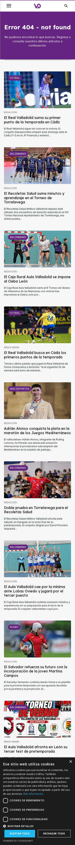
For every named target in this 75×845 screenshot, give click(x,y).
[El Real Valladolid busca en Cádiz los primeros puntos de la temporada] (37, 324)
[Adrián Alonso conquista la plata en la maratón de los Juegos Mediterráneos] (37, 400)
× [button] (70, 761)
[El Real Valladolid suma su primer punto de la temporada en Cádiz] (37, 89)
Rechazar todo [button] (54, 833)
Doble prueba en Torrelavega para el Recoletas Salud (36, 509)
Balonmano (18, 153)
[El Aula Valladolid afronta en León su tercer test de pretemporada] (37, 719)
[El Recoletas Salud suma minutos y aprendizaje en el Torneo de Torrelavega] (37, 165)
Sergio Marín (11, 347)
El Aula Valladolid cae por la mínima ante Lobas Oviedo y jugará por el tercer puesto (34, 591)
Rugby (14, 627)
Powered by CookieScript (18, 840)
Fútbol (15, 77)
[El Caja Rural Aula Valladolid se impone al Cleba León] (37, 249)
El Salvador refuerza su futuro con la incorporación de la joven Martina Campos (35, 671)
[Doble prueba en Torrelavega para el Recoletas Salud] (37, 479)
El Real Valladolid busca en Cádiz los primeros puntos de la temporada (35, 354)
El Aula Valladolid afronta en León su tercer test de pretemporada (35, 749)
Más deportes (19, 388)
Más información (33, 794)
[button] (37, 826)
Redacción (10, 112)
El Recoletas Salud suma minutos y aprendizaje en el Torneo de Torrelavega (34, 197)
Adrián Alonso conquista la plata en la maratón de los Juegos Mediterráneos (37, 430)
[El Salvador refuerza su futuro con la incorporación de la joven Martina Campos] (37, 639)
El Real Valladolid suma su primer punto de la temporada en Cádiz (32, 119)
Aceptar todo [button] (20, 833)
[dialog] (37, 801)
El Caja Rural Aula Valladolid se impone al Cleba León (37, 279)
